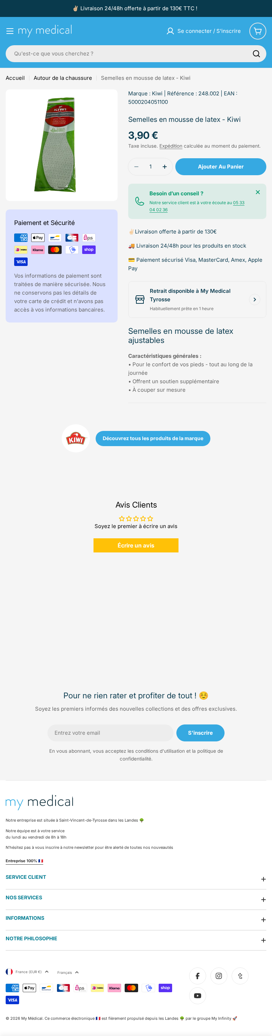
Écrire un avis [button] (136, 545)
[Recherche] (256, 53)
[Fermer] (258, 192)
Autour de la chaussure (63, 78)
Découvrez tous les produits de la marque (153, 438)
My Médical (31, 1018)
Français (64, 972)
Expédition (170, 146)
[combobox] (136, 53)
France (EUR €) (29, 972)
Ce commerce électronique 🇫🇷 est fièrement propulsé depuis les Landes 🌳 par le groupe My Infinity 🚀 (141, 1018)
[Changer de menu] (10, 31)
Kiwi (157, 93)
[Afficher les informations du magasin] (254, 299)
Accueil (15, 78)
